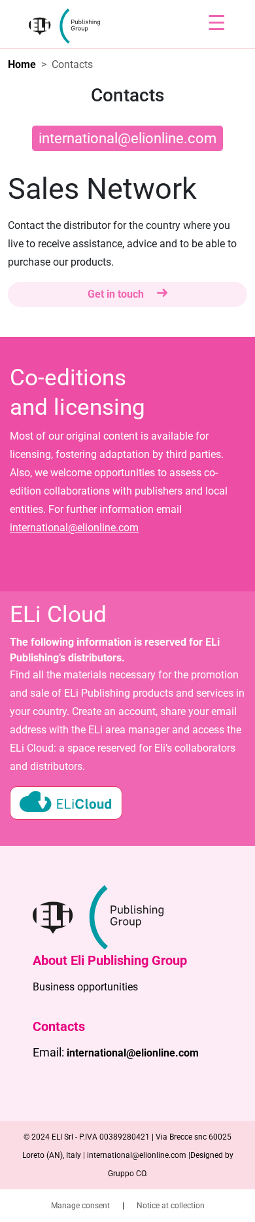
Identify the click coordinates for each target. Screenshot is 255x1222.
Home (22, 64)
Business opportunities (85, 987)
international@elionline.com (127, 138)
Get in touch (117, 294)
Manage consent (81, 1205)
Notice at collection (171, 1205)
